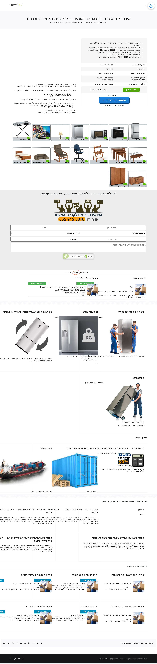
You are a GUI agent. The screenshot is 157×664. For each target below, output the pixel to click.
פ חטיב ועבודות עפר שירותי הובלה (127, 606)
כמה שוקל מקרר (90, 312)
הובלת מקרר (138, 377)
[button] (146, 5)
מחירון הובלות (141, 438)
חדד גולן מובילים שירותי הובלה (36, 574)
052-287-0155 (37, 283)
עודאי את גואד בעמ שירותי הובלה (128, 574)
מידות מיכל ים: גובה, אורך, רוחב (82, 448)
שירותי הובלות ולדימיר (87, 278)
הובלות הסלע (140, 278)
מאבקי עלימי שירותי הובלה (38, 606)
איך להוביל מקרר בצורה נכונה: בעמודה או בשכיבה (27, 312)
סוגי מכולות (46, 448)
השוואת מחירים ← (114, 100)
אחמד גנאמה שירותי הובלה (85, 574)
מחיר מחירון (131, 90)
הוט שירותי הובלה (89, 606)
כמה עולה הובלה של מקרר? (131, 312)
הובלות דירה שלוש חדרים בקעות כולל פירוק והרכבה (119, 538)
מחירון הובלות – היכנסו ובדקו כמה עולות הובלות (120, 448)
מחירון (141, 509)
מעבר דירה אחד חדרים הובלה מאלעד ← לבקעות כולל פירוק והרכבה (69, 511)
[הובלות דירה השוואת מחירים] (78, 200)
